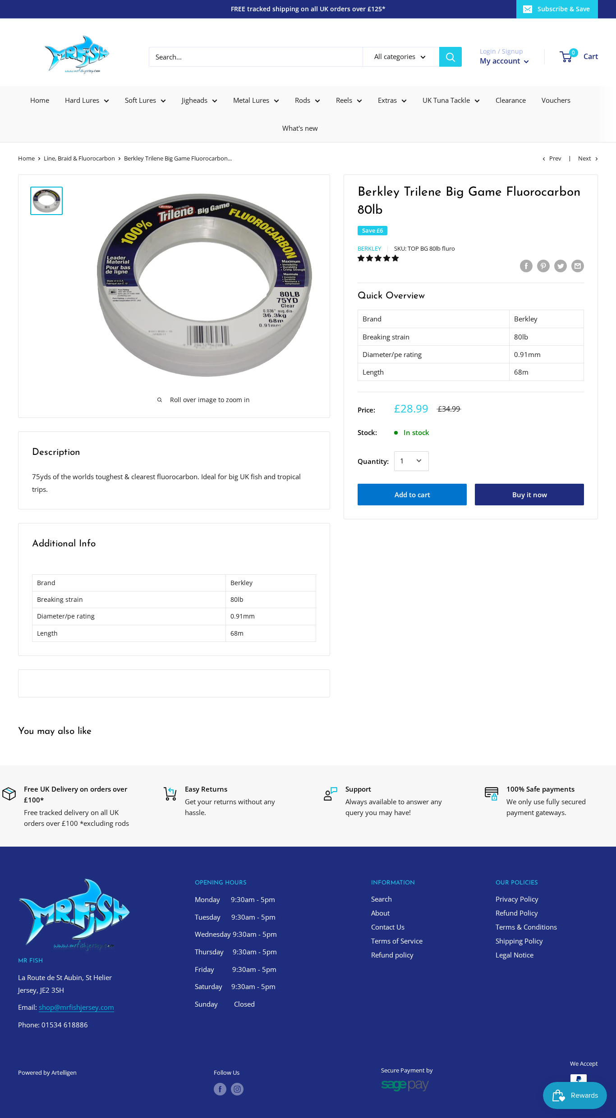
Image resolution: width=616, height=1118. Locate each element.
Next (584, 158)
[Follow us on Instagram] (237, 1089)
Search (381, 898)
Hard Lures (82, 100)
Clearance (511, 100)
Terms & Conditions (526, 926)
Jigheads (194, 100)
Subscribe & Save (564, 9)
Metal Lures (251, 100)
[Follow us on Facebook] (220, 1089)
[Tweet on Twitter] (560, 265)
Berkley (369, 248)
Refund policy (392, 954)
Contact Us (388, 926)
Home (39, 100)
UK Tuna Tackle (446, 100)
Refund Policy (517, 912)
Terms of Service (397, 940)
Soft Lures (140, 100)
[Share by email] (577, 265)
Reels (344, 100)
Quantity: (373, 460)
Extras (387, 100)
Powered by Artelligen (47, 1072)
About (380, 912)
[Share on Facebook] (526, 265)
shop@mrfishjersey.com (76, 1007)
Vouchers (556, 100)
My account (501, 61)
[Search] (450, 57)
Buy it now (529, 494)
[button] (379, 257)
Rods (302, 100)
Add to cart (412, 494)
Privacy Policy (517, 898)
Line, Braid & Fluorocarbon (79, 158)
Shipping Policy (519, 940)
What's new (300, 128)
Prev (555, 158)
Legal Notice (514, 954)
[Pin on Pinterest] (543, 265)
